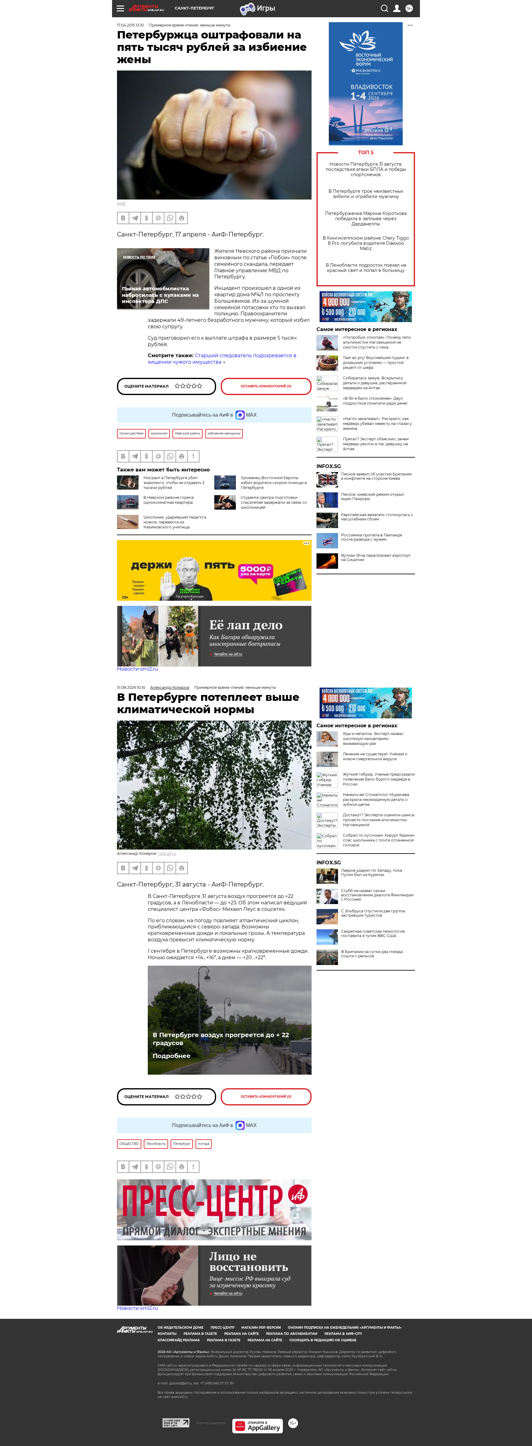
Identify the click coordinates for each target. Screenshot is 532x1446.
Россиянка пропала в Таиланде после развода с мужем (371, 537)
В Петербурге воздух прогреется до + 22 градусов (221, 1039)
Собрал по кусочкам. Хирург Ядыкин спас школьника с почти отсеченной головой (378, 840)
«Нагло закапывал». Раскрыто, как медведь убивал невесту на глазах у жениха (377, 423)
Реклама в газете (200, 1334)
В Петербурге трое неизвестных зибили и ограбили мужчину (365, 194)
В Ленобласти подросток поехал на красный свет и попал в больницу (366, 268)
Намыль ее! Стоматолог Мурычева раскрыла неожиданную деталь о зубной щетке (376, 799)
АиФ (121, 203)
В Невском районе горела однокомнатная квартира (168, 500)
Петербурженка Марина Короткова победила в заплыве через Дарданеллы (366, 219)
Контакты (167, 1334)
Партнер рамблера (210, 1423)
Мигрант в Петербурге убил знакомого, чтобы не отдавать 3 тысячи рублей (173, 482)
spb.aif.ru (167, 853)
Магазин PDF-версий (261, 1328)
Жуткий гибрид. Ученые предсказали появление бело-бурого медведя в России (379, 779)
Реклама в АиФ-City (343, 1334)
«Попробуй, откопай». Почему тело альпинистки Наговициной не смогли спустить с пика (377, 342)
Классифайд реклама (179, 1340)
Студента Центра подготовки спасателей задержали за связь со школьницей (274, 502)
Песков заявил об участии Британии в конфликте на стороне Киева (376, 476)
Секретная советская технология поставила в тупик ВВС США (373, 933)
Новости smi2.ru (137, 669)
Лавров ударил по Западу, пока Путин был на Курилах (371, 872)
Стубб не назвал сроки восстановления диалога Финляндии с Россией (377, 895)
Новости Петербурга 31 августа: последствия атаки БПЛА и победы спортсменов (366, 169)
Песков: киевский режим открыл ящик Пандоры (372, 496)
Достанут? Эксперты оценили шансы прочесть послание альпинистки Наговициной (378, 820)
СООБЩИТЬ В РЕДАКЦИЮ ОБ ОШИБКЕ (323, 1340)
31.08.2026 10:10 (131, 687)
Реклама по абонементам (291, 1334)
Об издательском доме (181, 1328)
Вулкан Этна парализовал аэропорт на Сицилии (376, 557)
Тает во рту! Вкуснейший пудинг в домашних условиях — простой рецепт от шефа (376, 362)
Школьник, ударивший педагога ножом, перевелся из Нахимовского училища (174, 522)
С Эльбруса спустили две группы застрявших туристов (373, 913)
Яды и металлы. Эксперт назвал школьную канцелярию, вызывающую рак (373, 738)
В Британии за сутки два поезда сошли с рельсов (372, 954)
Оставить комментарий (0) (266, 386)
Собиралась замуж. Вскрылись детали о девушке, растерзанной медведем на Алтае (374, 383)
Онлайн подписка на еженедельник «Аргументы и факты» (344, 1328)
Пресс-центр (222, 1328)
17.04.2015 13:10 (130, 25)
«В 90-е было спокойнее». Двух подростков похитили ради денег (375, 401)
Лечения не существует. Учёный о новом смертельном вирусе (375, 756)
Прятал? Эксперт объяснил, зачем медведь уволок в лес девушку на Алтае (376, 444)
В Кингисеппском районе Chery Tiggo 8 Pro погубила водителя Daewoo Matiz (366, 243)
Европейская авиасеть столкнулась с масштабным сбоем (377, 517)
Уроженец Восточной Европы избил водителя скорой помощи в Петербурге (274, 482)
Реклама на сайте (241, 1334)
